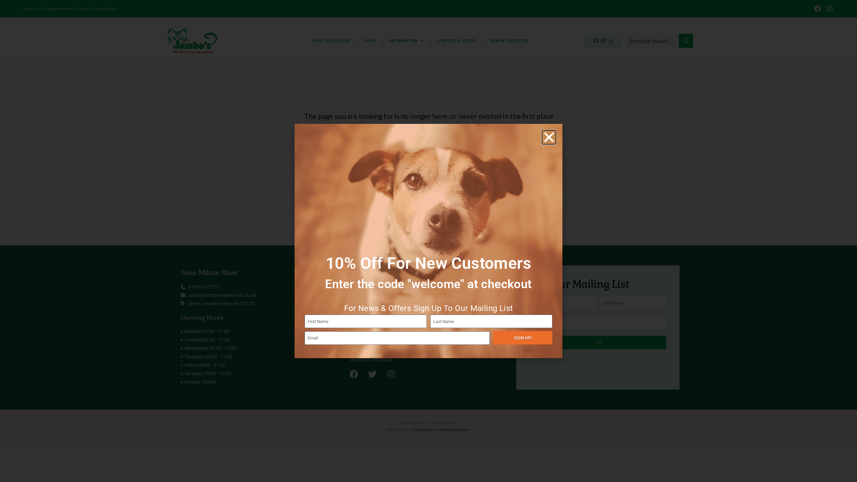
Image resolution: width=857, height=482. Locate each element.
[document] (428, 241)
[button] (549, 137)
